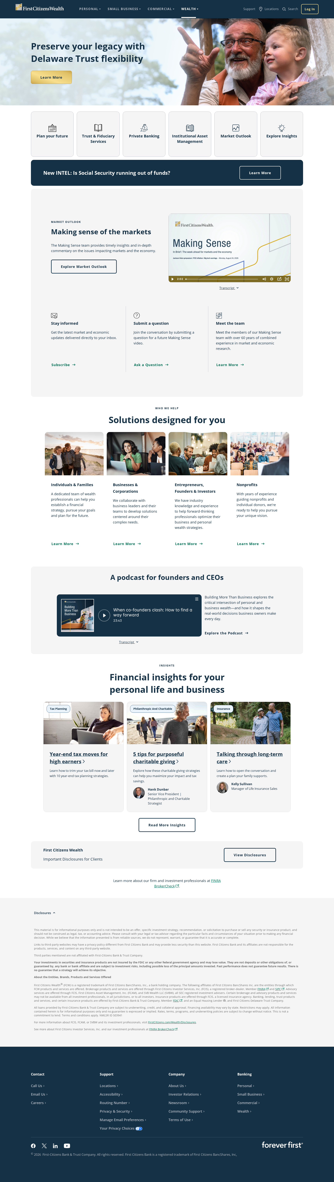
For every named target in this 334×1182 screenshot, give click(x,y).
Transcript (227, 288)
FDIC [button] (178, 1001)
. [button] (237, 1154)
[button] (279, 989)
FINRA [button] (263, 989)
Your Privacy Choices (117, 1128)
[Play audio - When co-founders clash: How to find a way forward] (104, 615)
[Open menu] (197, 598)
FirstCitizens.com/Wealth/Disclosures (172, 1022)
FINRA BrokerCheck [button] (163, 1029)
